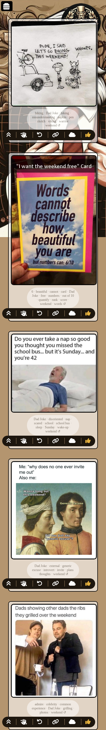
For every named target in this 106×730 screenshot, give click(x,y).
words (58, 304)
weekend (51, 125)
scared (38, 423)
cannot (54, 292)
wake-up (62, 427)
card (63, 292)
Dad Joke (52, 113)
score (63, 300)
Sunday (50, 427)
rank (55, 300)
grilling (67, 708)
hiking (65, 113)
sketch (41, 121)
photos (44, 712)
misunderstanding (43, 117)
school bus (63, 423)
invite (60, 570)
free (43, 296)
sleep (39, 427)
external (54, 566)
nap (68, 419)
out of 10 (68, 296)
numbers (54, 296)
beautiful (41, 292)
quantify (44, 300)
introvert (48, 570)
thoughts (45, 574)
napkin (62, 117)
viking (52, 121)
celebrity (51, 704)
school (49, 423)
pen (71, 117)
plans (70, 570)
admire (39, 704)
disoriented (56, 419)
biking (39, 113)
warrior (63, 121)
